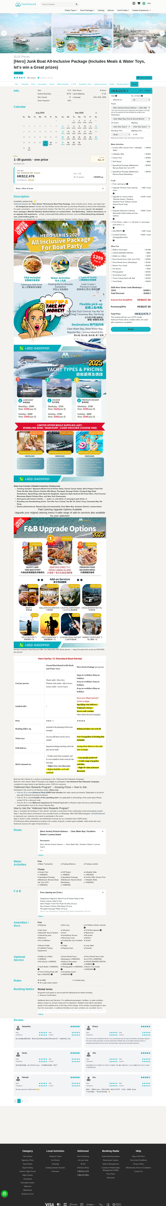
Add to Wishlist (145, 78)
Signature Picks (28, 1160)
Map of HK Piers (138, 1156)
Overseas (55, 1171)
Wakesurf (27, 1186)
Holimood (18, 204)
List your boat (83, 1160)
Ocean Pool (117, 158)
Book (131, 329)
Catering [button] (101, 10)
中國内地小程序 (83, 1171)
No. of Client (136, 96)
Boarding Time (116, 131)
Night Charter (27, 1175)
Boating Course (28, 1194)
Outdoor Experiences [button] (140, 10)
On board (114, 123)
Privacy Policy (138, 1164)
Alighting (134, 123)
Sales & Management (110, 1164)
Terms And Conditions (138, 1160)
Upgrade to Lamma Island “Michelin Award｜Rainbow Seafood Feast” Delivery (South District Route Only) (125, 200)
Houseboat (27, 1179)
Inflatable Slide (118, 154)
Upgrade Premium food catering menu (125, 189)
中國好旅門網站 (83, 1175)
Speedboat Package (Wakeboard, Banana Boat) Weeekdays (126, 173)
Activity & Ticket (55, 1156)
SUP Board (117, 162)
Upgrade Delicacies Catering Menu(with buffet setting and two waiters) (125, 213)
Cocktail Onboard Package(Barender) (120, 236)
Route (113, 104)
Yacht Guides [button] (122, 10)
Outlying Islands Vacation (55, 1168)
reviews (31, 78)
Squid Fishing (27, 1168)
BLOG (83, 1164)
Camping (55, 1164)
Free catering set (119, 184)
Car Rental (55, 1160)
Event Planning (83, 1156)
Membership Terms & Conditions (138, 1168)
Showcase (111, 1178)
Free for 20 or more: (25, 792)
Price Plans (110, 1174)
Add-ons (110, 10)
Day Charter (27, 1164)
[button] (4, 33)
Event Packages (86, 10)
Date (113, 96)
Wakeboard (27, 1190)
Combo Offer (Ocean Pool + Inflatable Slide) (127, 149)
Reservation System (110, 1160)
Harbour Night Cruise (27, 1171)
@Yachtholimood (98, 814)
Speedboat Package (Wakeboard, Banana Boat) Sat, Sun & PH (126, 166)
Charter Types (70, 10)
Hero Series (27, 1156)
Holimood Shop (39, 792)
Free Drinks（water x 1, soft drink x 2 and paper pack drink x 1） (131, 223)
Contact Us (138, 1171)
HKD (149, 3)
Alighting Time (136, 131)
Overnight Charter (28, 1183)
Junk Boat (18, 73)
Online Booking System (111, 1156)
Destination (115, 115)
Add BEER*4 (117, 231)
